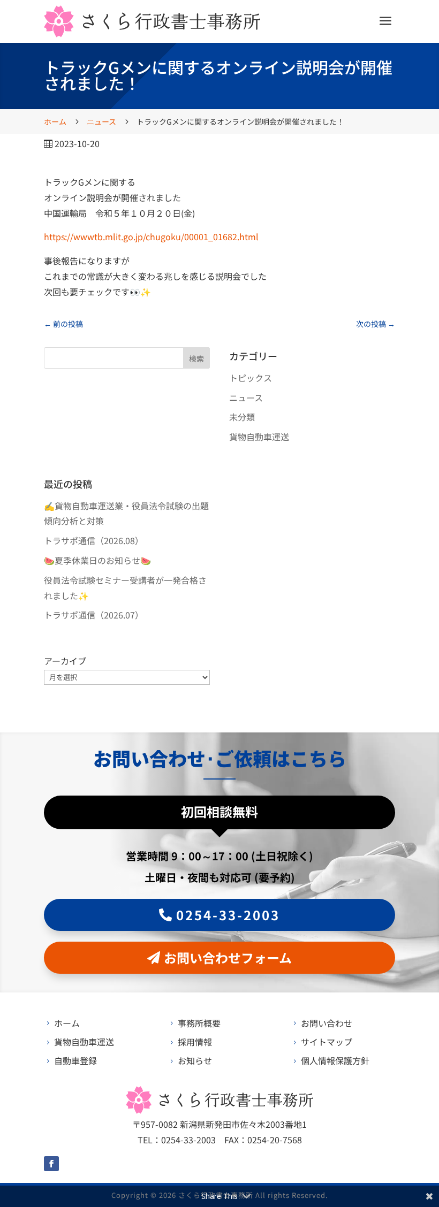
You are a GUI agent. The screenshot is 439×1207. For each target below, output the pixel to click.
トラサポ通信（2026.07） (93, 614)
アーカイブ (65, 660)
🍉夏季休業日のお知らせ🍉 (97, 560)
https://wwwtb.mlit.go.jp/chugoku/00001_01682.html (151, 236)
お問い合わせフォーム (228, 957)
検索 (196, 358)
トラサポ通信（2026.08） (93, 540)
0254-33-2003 (228, 914)
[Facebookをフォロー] (51, 1163)
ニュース (246, 397)
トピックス (250, 377)
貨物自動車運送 (259, 436)
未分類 (242, 416)
